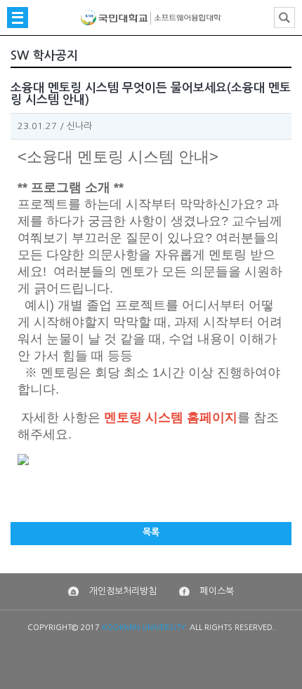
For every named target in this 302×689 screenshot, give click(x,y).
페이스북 (217, 591)
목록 (151, 532)
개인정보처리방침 (123, 591)
